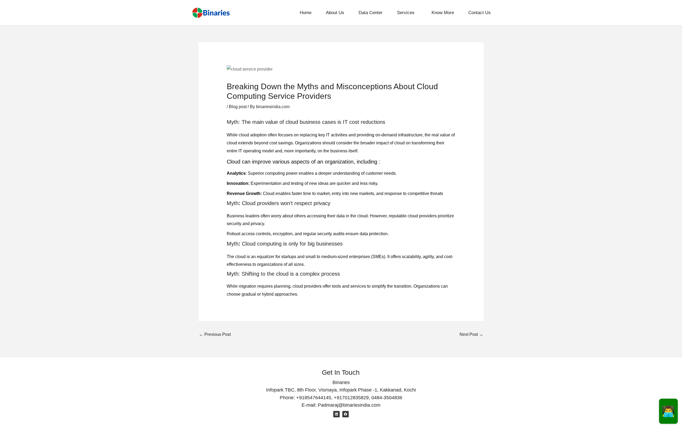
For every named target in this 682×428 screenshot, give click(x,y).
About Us (335, 12)
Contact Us (479, 12)
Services (406, 12)
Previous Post (215, 334)
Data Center (371, 12)
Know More (443, 12)
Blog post (238, 106)
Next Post (471, 334)
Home (305, 12)
